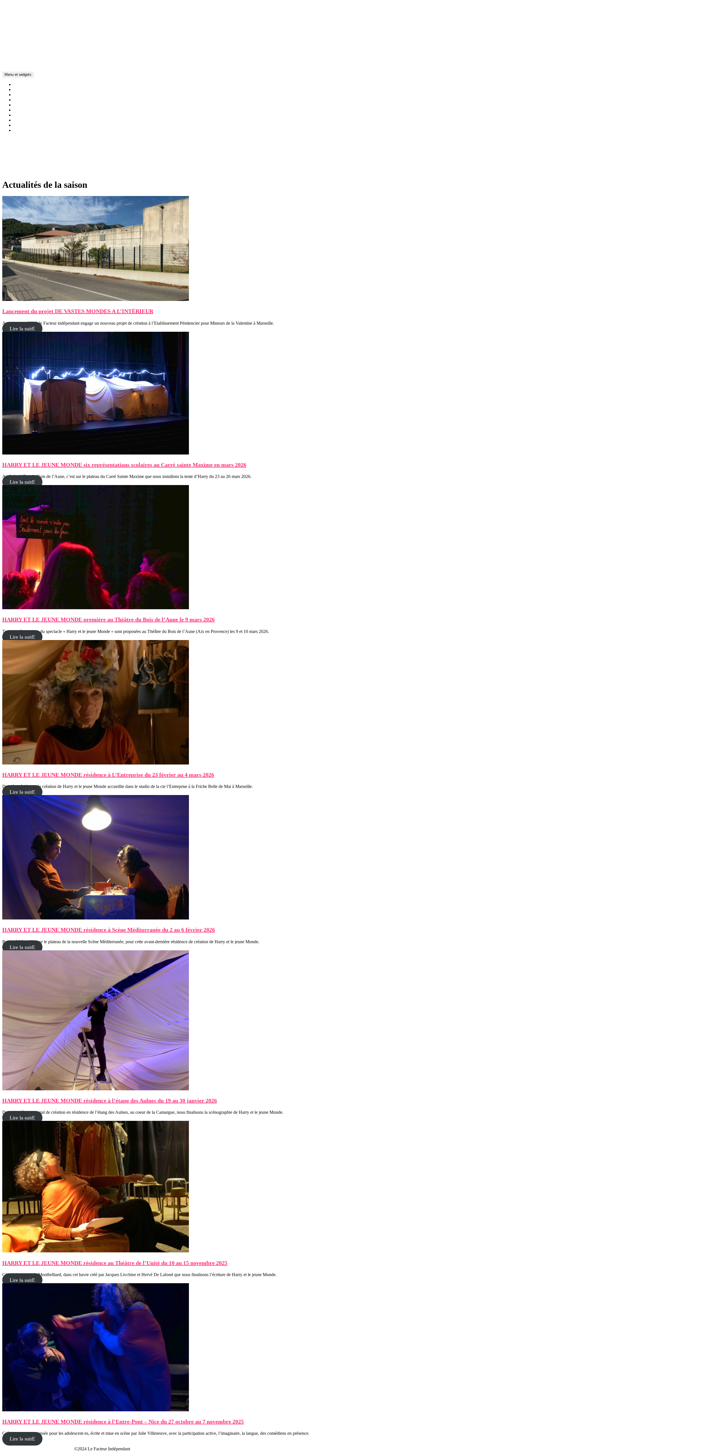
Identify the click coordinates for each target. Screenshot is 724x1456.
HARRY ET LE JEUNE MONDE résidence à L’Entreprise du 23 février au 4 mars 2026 (108, 775)
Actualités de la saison (33, 84)
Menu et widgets (18, 74)
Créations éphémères (32, 109)
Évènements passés (31, 130)
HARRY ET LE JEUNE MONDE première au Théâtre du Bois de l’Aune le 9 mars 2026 (108, 619)
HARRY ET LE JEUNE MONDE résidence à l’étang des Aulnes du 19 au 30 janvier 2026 (109, 1100)
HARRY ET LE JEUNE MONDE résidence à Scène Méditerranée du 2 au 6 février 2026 (108, 930)
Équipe (20, 115)
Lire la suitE (22, 328)
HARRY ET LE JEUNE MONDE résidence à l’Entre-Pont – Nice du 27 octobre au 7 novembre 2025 (123, 1421)
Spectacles (23, 94)
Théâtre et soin (27, 99)
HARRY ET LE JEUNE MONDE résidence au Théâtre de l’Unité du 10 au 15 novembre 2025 (114, 1263)
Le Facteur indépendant (23, 54)
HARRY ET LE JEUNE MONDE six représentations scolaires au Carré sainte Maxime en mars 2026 (124, 465)
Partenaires (23, 125)
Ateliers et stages (29, 104)
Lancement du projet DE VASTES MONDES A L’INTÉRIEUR (77, 311)
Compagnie (24, 89)
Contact (20, 120)
